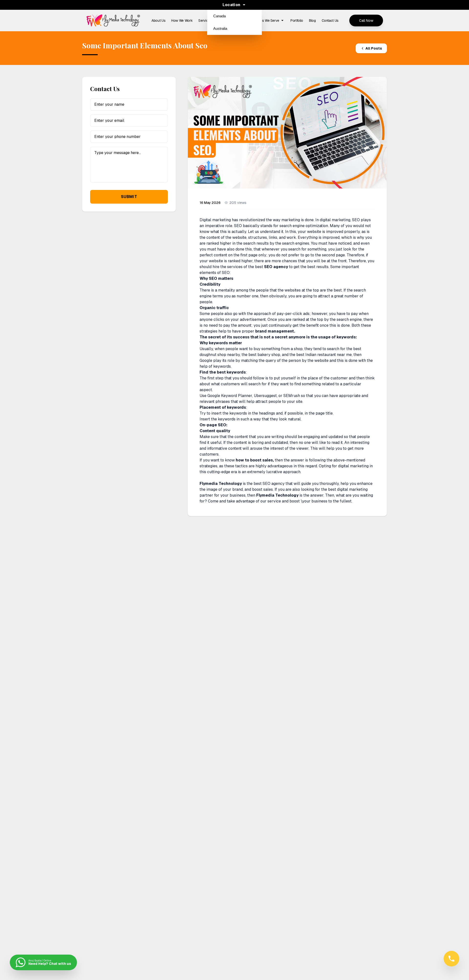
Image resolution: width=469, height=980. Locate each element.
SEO (356, 219)
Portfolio (296, 20)
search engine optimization (303, 225)
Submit (129, 196)
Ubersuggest (265, 395)
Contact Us (330, 20)
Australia (220, 28)
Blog (312, 20)
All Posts (373, 48)
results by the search (275, 243)
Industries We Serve (264, 20)
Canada (219, 16)
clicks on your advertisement (239, 319)
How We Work (181, 20)
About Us (158, 20)
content (241, 436)
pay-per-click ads (293, 313)
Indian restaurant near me (328, 354)
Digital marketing (215, 219)
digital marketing (353, 466)
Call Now (366, 20)
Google (206, 360)
